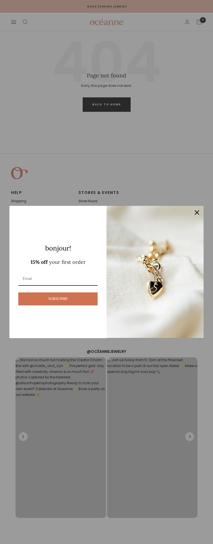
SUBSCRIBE (58, 299)
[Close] (197, 212)
